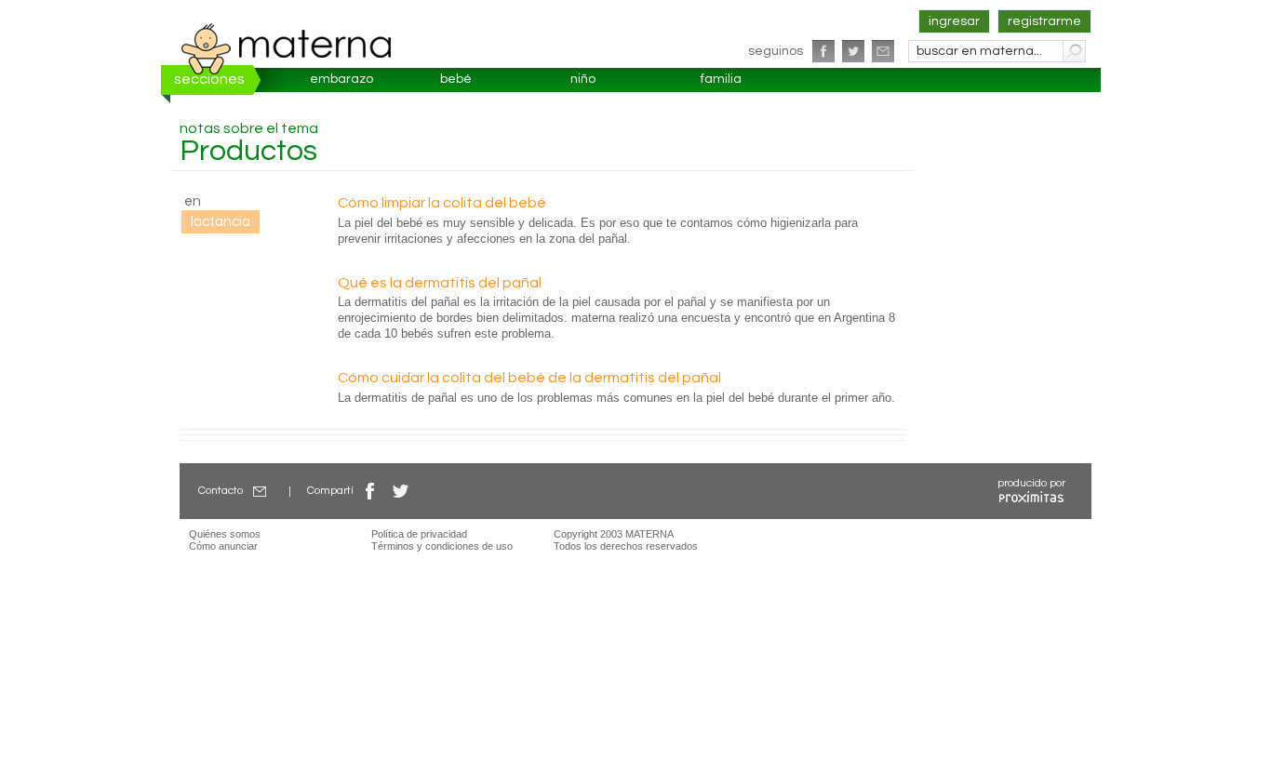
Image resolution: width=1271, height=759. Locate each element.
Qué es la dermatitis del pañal (440, 282)
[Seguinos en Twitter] (853, 51)
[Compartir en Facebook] (370, 491)
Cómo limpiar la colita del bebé (442, 202)
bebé (456, 79)
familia (721, 79)
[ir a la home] (287, 48)
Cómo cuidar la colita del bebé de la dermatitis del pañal (529, 377)
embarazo (341, 79)
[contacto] (883, 51)
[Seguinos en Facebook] (823, 51)
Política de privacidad (419, 533)
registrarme (1044, 21)
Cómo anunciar (223, 546)
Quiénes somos (225, 533)
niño (582, 79)
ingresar (954, 21)
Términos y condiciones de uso (442, 546)
